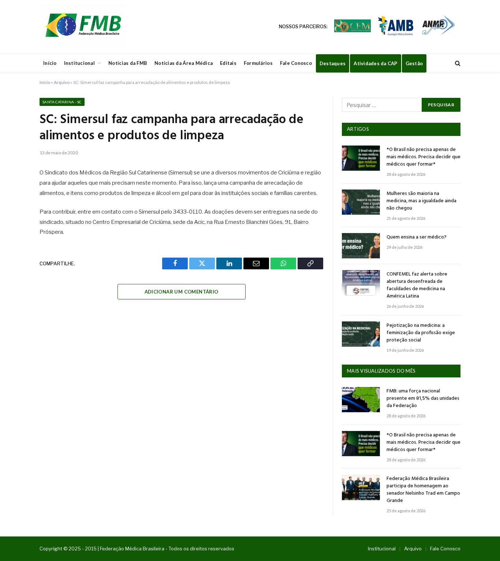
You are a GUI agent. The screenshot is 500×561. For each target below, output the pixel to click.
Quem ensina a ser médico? (417, 237)
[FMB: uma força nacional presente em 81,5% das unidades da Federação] (361, 399)
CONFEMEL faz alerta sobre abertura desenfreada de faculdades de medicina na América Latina (417, 285)
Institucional (79, 63)
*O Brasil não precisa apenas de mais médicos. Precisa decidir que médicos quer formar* (423, 157)
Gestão (414, 63)
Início (50, 63)
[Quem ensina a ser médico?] (361, 245)
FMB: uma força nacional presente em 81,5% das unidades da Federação (423, 399)
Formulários (258, 63)
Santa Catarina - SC (62, 102)
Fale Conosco (296, 63)
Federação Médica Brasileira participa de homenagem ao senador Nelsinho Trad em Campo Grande (423, 490)
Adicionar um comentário (182, 292)
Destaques (333, 63)
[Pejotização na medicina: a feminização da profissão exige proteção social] (361, 334)
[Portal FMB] (83, 26)
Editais (228, 63)
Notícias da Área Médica (183, 63)
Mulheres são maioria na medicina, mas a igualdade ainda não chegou (421, 201)
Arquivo (62, 82)
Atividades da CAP (375, 63)
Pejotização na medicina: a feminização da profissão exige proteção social (421, 333)
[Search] (457, 63)
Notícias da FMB (127, 63)
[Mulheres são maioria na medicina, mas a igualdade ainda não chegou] (361, 202)
